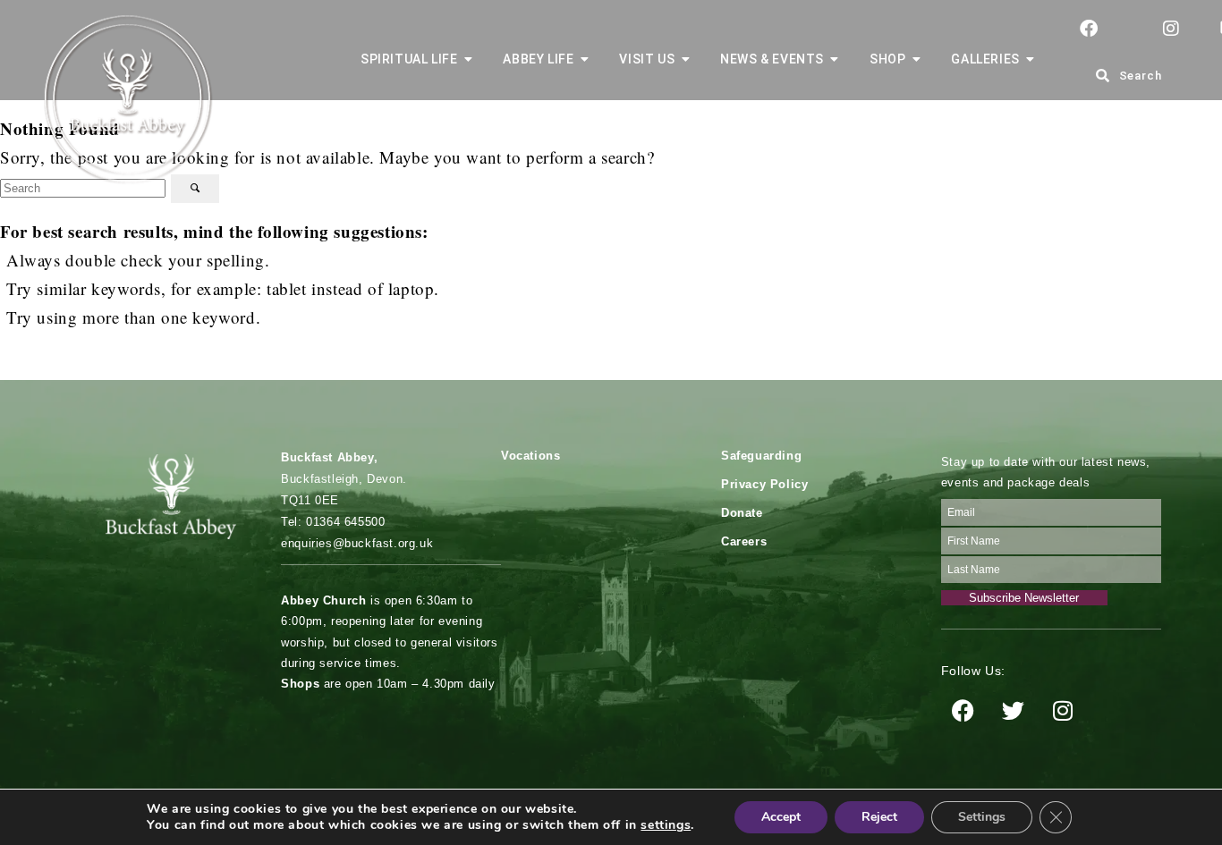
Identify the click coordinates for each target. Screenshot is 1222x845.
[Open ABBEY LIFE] (584, 59)
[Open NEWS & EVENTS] (834, 59)
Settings (982, 816)
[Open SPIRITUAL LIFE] (468, 59)
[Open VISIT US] (685, 59)
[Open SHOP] (916, 59)
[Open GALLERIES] (1030, 59)
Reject (879, 816)
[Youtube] (1112, 710)
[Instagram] (1062, 710)
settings (666, 825)
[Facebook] (963, 710)
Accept (781, 816)
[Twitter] (1012, 710)
